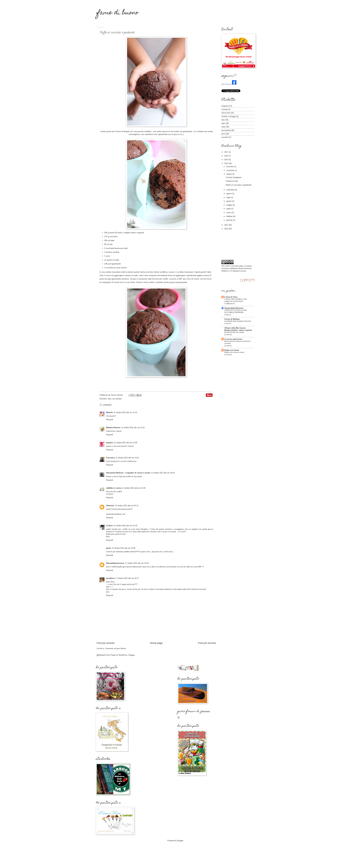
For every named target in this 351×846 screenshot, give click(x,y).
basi (223, 120)
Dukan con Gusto (231, 350)
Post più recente (105, 643)
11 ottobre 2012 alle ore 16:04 (163, 473)
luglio (228, 197)
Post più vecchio (207, 643)
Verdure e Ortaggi (228, 116)
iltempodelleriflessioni (233, 308)
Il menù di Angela (121, 131)
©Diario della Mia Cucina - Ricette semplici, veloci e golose (238, 329)
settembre (230, 190)
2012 (226, 163)
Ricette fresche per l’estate (234, 332)
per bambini (117, 399)
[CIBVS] (188, 671)
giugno (229, 201)
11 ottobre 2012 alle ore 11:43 (125, 412)
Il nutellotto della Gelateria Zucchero (237, 321)
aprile (228, 209)
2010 (226, 229)
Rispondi (109, 420)
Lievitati (224, 109)
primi (223, 134)
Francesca (110, 458)
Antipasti (224, 106)
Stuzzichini (225, 113)
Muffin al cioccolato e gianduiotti (238, 185)
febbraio (229, 216)
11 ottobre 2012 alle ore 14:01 (127, 458)
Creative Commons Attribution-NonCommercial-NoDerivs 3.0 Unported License (236, 268)
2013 (226, 160)
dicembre (230, 167)
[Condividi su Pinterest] (140, 395)
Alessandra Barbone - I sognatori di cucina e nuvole (128, 473)
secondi (224, 137)
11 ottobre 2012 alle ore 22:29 (133, 488)
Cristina (109, 526)
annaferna (110, 578)
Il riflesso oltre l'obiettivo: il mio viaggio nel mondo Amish (235, 300)
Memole (109, 412)
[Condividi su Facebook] (137, 395)
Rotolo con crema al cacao (234, 352)
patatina (109, 443)
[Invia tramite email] (130, 395)
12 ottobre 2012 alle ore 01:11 (126, 506)
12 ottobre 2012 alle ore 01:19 (125, 526)
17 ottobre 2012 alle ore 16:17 (127, 578)
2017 (226, 152)
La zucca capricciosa (233, 339)
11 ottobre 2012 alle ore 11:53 (133, 427)
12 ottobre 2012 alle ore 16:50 (123, 548)
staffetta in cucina (113, 488)
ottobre (229, 174)
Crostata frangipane (233, 177)
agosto (229, 194)
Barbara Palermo (113, 427)
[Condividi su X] (135, 395)
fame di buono (117, 13)
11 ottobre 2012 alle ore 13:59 (125, 443)
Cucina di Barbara (232, 319)
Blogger (180, 841)
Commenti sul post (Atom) (115, 648)
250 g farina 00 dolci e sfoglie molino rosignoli (124, 233)
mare (223, 127)
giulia (108, 548)
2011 (226, 225)
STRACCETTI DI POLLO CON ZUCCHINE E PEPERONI (235, 311)
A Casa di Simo (230, 297)
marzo (229, 212)
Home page (156, 643)
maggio (229, 205)
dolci (109, 399)
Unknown (110, 506)
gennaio (229, 220)
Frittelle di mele (232, 181)
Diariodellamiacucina (115, 563)
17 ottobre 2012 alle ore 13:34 (136, 563)
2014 (226, 156)
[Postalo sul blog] (132, 395)
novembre (230, 170)
